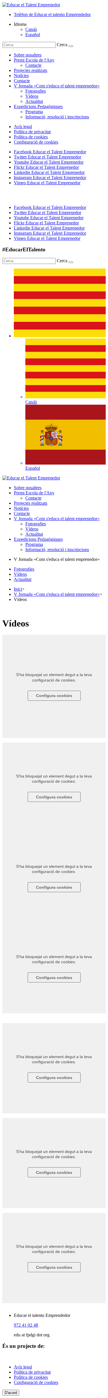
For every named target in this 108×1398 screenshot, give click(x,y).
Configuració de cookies (36, 142)
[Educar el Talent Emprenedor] (31, 477)
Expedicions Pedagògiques (38, 106)
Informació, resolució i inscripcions (57, 116)
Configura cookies (54, 695)
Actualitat (34, 101)
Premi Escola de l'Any (34, 60)
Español (32, 34)
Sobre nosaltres (27, 54)
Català (31, 29)
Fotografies (35, 91)
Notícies (21, 75)
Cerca (62, 44)
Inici (18, 589)
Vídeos (31, 96)
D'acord (11, 1393)
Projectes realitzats (30, 70)
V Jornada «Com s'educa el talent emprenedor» (57, 85)
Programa (34, 111)
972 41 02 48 (26, 1325)
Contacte (33, 65)
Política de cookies (31, 136)
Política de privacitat (32, 131)
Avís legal (23, 126)
